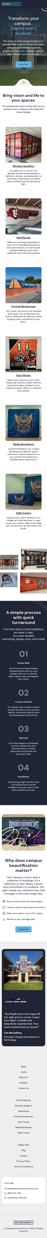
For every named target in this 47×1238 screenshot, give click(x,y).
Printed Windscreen (23, 306)
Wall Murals (23, 237)
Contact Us (23, 1088)
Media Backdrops (23, 444)
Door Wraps (23, 375)
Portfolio (23, 1083)
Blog (23, 1150)
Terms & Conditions (23, 1166)
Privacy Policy (23, 1161)
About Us (23, 929)
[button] (43, 4)
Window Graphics (23, 166)
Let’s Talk (23, 64)
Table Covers (23, 513)
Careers (23, 1155)
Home (23, 1072)
